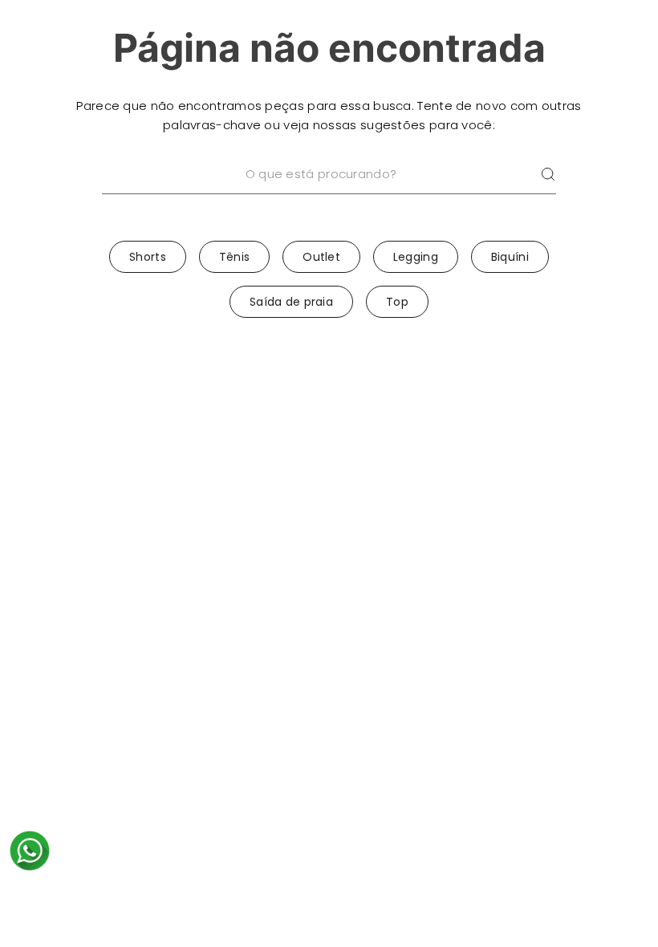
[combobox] (329, 195)
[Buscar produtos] (548, 174)
